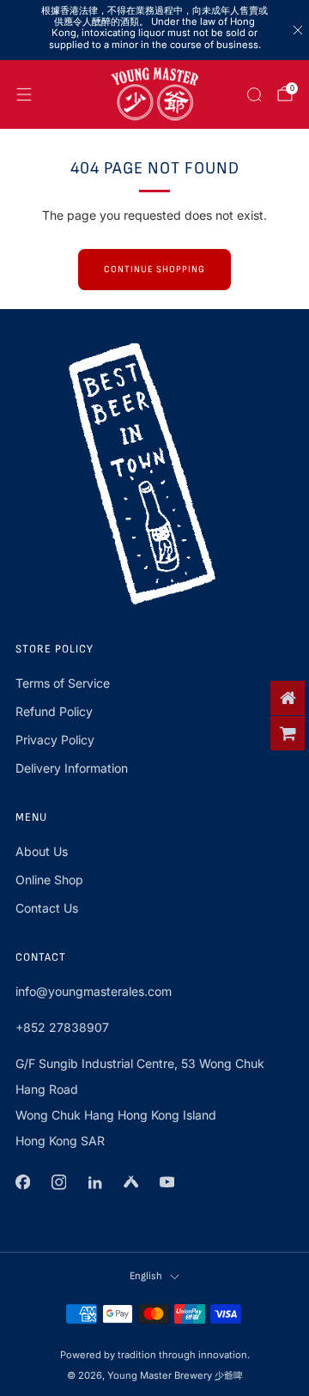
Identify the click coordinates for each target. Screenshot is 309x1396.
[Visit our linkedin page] (94, 1182)
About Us (41, 851)
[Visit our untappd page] (130, 1182)
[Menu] (24, 94)
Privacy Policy (54, 739)
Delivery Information (71, 768)
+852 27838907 (62, 1027)
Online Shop (49, 879)
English (146, 1276)
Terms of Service (62, 683)
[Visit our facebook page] (22, 1182)
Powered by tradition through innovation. (155, 1355)
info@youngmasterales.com (93, 991)
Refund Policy (54, 711)
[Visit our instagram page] (58, 1182)
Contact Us (46, 908)
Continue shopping (154, 269)
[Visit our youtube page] (166, 1182)
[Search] (254, 94)
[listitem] (154, 30)
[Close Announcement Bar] (298, 30)
